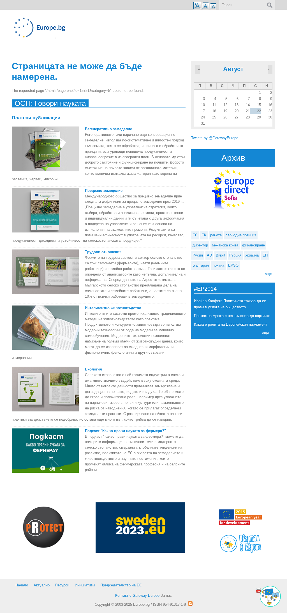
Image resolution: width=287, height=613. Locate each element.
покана (218, 265)
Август (233, 69)
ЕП (265, 255)
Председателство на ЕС (121, 585)
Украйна (252, 255)
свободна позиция (241, 235)
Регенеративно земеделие (108, 129)
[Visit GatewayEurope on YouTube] (258, 590)
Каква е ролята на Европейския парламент (230, 324)
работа (216, 235)
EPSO (233, 265)
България (201, 265)
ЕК (204, 235)
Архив (233, 157)
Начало (21, 585)
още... (270, 274)
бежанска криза (225, 245)
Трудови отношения (103, 252)
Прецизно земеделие (103, 190)
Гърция (235, 255)
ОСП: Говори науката (50, 103)
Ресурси (62, 585)
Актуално (42, 585)
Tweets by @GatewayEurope (214, 138)
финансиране (253, 245)
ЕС (195, 235)
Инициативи (85, 585)
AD (209, 255)
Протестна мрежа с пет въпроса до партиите (232, 316)
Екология (93, 369)
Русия (198, 255)
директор (200, 245)
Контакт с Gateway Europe (137, 595)
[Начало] (99, 27)
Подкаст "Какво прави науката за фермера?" (125, 431)
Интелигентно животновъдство (113, 308)
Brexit (220, 255)
